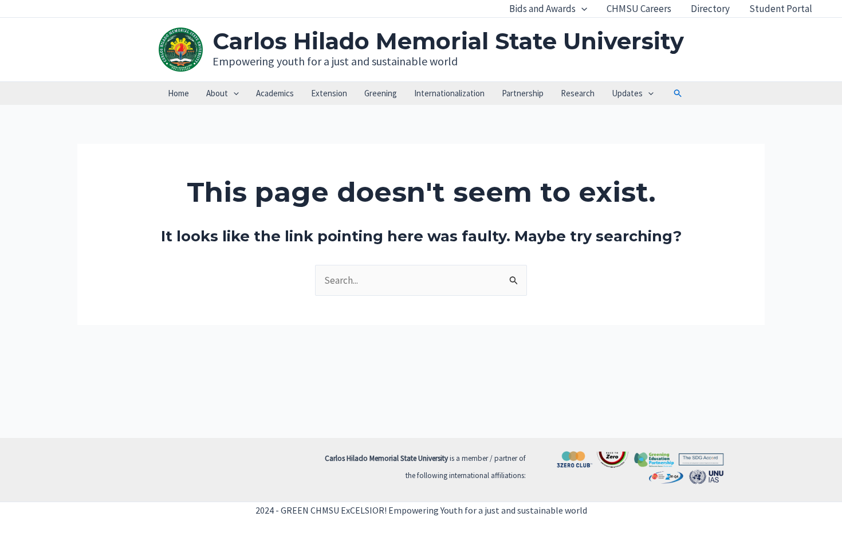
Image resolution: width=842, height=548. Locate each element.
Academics (275, 93)
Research (578, 93)
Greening (380, 93)
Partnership (523, 93)
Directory (710, 8)
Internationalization (449, 93)
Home (178, 93)
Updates (627, 93)
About (217, 93)
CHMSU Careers (639, 8)
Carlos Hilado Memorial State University (448, 41)
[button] (581, 8)
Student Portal (780, 8)
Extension (329, 93)
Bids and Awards (542, 8)
